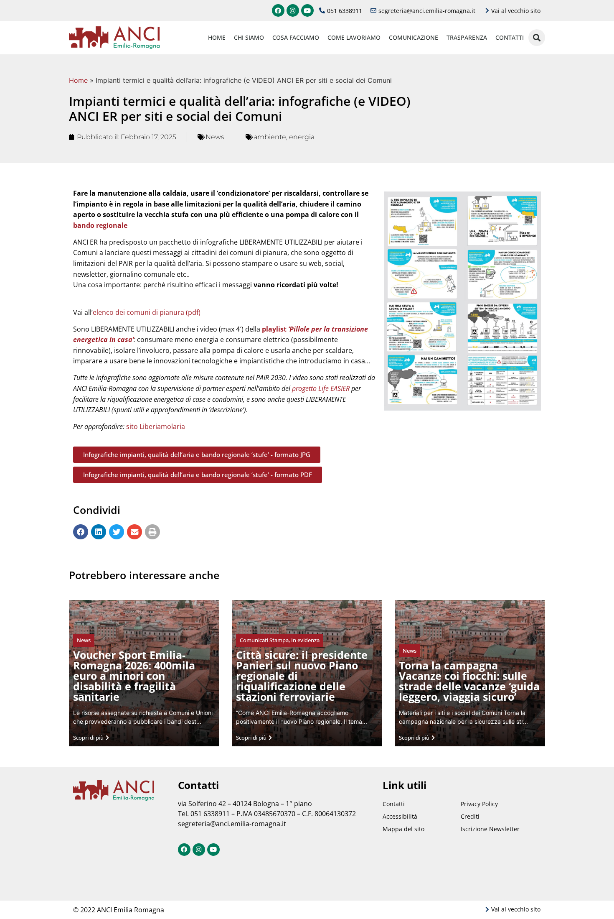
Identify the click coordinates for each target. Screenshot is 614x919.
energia (302, 137)
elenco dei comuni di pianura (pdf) (146, 312)
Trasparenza (467, 37)
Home (217, 37)
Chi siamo (249, 37)
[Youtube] (307, 10)
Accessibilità (400, 816)
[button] (196, 455)
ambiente (270, 137)
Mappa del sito (403, 829)
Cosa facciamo (295, 37)
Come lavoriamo (354, 37)
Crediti (470, 816)
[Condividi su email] (134, 531)
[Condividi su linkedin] (98, 531)
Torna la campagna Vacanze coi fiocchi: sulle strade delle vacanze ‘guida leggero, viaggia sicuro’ (469, 681)
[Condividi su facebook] (80, 531)
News (215, 137)
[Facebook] (278, 10)
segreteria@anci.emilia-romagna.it (232, 823)
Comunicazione (413, 37)
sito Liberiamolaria (155, 426)
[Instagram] (293, 10)
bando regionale (100, 225)
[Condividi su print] (152, 531)
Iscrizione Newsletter (490, 829)
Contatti (509, 37)
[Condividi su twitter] (116, 531)
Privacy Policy (479, 804)
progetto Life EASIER (321, 388)
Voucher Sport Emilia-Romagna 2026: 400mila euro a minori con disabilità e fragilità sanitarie (134, 676)
